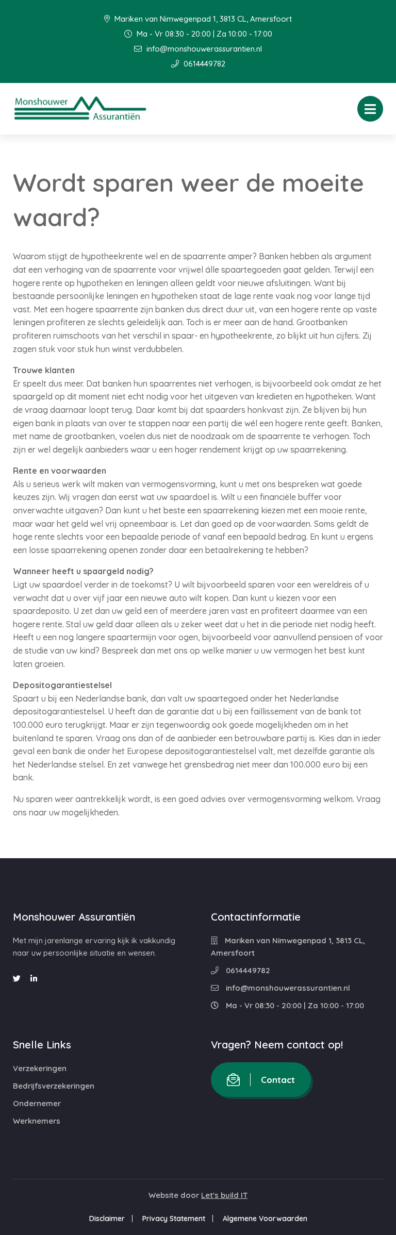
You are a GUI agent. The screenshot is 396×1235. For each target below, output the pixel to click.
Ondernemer (37, 1103)
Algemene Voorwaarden (265, 1218)
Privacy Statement (173, 1218)
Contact (278, 1079)
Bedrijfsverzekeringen (53, 1086)
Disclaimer (107, 1218)
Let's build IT (224, 1195)
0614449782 (203, 64)
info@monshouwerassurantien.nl (203, 49)
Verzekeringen (40, 1068)
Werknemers (36, 1121)
